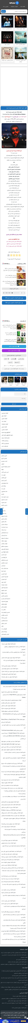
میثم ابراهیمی (4, 620)
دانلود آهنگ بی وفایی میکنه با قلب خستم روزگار (12, 813)
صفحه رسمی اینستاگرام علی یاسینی (14, 234)
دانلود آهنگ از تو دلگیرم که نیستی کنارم (10, 859)
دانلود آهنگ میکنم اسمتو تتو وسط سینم (10, 881)
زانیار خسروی (4, 516)
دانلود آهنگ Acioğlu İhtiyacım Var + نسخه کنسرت (13, 733)
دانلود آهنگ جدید (22, 116)
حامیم (2, 494)
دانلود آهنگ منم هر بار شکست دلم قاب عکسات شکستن (15, 754)
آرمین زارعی (4, 480)
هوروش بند (4, 629)
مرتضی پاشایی (4, 596)
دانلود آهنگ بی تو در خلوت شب (8, 890)
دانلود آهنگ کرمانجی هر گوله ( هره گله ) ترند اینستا (13, 771)
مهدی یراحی (4, 607)
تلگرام (5, 359)
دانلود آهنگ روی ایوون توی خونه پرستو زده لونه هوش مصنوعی (15, 776)
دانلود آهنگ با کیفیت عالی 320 (13, 298)
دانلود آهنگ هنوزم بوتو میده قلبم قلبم (10, 802)
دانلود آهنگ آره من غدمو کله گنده (9, 876)
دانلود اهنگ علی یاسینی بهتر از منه (14, 246)
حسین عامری (4, 505)
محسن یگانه (4, 618)
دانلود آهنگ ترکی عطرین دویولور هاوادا (10, 711)
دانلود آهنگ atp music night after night (10, 744)
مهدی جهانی (4, 604)
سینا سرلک (3, 530)
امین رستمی (4, 455)
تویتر (9, 362)
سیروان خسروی (4, 538)
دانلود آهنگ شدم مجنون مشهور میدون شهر (11, 749)
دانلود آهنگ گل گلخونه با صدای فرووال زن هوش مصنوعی (14, 964)
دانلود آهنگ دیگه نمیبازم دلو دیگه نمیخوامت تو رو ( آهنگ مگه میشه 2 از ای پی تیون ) (14, 927)
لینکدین (20, 359)
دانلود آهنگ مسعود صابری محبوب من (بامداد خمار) (13, 671)
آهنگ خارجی (4, 418)
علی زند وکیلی (4, 563)
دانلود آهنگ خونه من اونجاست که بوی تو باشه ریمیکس (15, 831)
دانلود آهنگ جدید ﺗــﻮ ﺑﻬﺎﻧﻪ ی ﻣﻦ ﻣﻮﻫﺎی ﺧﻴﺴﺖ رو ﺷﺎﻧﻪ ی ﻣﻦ (14, 798)
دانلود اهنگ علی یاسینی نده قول (14, 244)
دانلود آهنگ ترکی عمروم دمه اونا (8, 708)
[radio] (19, 256)
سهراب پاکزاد (4, 541)
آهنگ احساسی (19, 365)
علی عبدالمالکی (4, 560)
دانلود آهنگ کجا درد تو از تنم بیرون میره (10, 780)
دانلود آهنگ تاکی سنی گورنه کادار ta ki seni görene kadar (14, 715)
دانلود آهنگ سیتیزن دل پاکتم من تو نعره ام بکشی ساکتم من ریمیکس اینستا (14, 935)
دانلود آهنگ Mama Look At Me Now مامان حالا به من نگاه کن (14, 737)
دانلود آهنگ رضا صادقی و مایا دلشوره (9, 692)
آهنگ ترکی (4, 416)
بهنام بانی (3, 486)
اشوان (2, 464)
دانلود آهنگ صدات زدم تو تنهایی (8, 843)
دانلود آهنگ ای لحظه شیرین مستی (9, 865)
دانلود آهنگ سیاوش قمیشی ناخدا (9, 666)
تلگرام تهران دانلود (13, 346)
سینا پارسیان (4, 535)
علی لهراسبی (4, 557)
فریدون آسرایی (4, 576)
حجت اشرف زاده (5, 497)
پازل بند (3, 488)
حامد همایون (4, 491)
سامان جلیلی (4, 519)
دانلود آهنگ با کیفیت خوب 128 (13, 302)
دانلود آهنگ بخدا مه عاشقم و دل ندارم (10, 785)
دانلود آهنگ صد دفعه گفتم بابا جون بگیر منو (11, 851)
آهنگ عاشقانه (14, 6)
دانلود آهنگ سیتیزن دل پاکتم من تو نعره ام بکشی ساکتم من (14, 916)
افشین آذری (4, 458)
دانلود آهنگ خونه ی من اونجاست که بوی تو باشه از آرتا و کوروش (14, 767)
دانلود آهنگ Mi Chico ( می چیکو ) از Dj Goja (11, 810)
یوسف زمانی (4, 631)
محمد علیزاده (4, 585)
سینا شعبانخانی (4, 532)
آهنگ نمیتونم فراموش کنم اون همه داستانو (11, 700)
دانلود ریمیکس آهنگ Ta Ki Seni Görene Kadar (12, 730)
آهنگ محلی (4, 427)
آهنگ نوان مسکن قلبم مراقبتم (8, 703)
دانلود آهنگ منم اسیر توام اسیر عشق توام (10, 741)
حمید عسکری (4, 499)
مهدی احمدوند (4, 601)
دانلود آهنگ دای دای (6, 722)
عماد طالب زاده (4, 568)
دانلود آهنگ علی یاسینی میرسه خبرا (15, 108)
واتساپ (12, 359)
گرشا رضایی (3, 579)
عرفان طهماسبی (4, 552)
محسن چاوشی (4, 615)
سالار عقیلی (3, 521)
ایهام (2, 469)
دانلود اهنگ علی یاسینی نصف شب (14, 241)
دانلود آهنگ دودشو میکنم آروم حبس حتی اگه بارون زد (13, 847)
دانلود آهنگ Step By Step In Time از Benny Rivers (13, 719)
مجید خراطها (4, 593)
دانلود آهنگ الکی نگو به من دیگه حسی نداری (11, 747)
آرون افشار (3, 477)
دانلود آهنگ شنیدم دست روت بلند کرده (10, 879)
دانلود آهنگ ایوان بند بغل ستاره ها (9, 677)
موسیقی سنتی (5, 446)
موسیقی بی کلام (5, 443)
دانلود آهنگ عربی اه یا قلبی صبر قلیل (9, 807)
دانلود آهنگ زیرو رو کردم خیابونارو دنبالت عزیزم (12, 763)
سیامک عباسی (4, 524)
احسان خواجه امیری (5, 466)
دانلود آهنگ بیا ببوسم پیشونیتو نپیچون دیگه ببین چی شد (14, 897)
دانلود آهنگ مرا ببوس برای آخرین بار (9, 840)
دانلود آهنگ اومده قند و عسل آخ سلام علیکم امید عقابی (14, 921)
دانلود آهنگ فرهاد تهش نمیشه (9, 644)
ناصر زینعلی (4, 623)
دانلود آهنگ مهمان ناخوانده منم (8, 862)
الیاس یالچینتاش (5, 634)
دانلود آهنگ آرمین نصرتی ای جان (19, 975)
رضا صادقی (3, 513)
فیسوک (16, 362)
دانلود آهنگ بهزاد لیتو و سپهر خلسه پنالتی (11, 657)
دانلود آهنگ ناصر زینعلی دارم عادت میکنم (17, 962)
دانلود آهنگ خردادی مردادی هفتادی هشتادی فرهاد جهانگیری (14, 836)
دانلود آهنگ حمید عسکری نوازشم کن (10, 668)
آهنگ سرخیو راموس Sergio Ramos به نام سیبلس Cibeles (14, 696)
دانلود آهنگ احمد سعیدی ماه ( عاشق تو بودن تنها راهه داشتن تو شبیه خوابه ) (14, 688)
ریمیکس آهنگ (5, 440)
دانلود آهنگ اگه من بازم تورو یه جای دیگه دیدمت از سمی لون (14, 886)
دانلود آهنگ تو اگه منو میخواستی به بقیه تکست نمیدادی (15, 908)
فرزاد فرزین (4, 574)
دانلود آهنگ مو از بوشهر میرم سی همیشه (10, 824)
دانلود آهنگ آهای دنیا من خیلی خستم (9, 903)
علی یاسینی (15, 116)
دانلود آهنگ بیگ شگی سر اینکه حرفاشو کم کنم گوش (13, 815)
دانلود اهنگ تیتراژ (6, 438)
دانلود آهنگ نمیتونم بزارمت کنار (8, 826)
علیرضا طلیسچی (5, 549)
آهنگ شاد (22, 6)
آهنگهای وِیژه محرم (6, 432)
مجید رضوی (4, 590)
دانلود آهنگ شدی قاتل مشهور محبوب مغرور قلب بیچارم (14, 820)
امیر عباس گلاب (5, 472)
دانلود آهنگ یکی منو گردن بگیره (8, 892)
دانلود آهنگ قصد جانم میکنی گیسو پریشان (11, 804)
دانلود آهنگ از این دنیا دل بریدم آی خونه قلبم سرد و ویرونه (14, 941)
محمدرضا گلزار (4, 587)
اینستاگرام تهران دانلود (13, 350)
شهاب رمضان (4, 543)
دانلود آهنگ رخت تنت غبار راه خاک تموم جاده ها (12, 788)
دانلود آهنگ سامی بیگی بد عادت (8, 901)
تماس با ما (5, 6)
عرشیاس (3, 565)
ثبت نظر (14, 404)
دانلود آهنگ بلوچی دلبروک (7, 782)
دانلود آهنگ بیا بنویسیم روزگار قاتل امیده (10, 912)
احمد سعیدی (4, 461)
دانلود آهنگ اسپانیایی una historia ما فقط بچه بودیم (13, 931)
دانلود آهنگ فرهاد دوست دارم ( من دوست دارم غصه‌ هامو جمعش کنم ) (14, 872)
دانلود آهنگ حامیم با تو (21, 959)
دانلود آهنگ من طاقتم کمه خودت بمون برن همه (12, 857)
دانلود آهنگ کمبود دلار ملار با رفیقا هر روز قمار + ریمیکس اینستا (15, 792)
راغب (2, 508)
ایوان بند (3, 475)
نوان (2, 626)
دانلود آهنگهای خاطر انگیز (7, 435)
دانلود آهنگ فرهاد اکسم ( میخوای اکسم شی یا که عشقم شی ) (14, 662)
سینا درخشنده (4, 527)
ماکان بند (3, 609)
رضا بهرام (3, 510)
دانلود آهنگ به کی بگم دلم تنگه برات (9, 854)
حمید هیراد (3, 502)
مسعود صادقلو (4, 546)
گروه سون (3, 582)
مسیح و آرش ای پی (5, 598)
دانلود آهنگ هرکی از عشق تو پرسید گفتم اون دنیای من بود (14, 759)
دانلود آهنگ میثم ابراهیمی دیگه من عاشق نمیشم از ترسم (13, 653)
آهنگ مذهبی (5, 429)
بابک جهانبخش (4, 483)
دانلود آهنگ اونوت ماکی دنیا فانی (8, 705)
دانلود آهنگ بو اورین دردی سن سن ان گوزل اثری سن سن (14, 726)
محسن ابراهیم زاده (5, 612)
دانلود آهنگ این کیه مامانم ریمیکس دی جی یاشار (12, 868)
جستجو (3, 11)
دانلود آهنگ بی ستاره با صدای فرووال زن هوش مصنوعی (14, 648)
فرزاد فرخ (3, 571)
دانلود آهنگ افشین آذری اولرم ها (9, 674)
